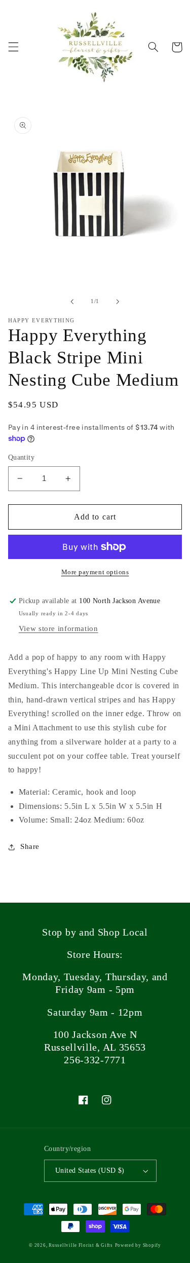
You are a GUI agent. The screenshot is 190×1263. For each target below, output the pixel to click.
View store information (58, 628)
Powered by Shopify (138, 1245)
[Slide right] (118, 301)
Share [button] (30, 846)
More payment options (95, 572)
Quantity (21, 457)
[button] (13, 47)
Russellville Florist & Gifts (81, 1245)
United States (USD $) (90, 1170)
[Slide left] (72, 301)
